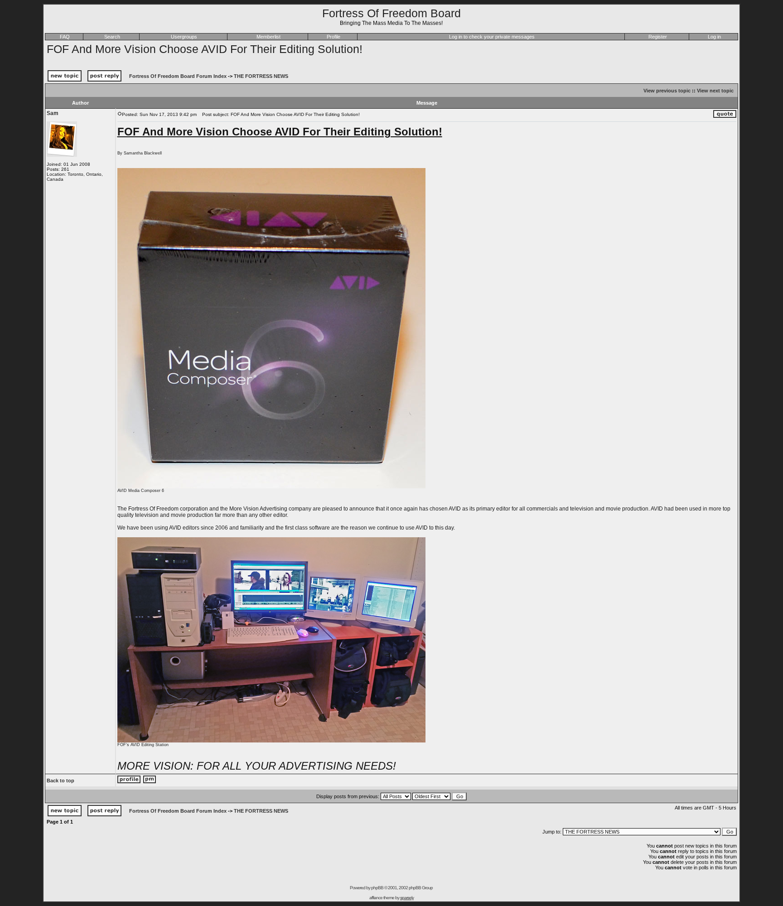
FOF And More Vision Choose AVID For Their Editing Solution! (204, 49)
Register (657, 36)
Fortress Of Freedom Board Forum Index (178, 76)
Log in (714, 36)
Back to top (60, 780)
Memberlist (268, 36)
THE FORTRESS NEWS (261, 76)
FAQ (65, 36)
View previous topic (667, 90)
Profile (333, 36)
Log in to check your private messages (492, 36)
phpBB (377, 887)
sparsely (407, 897)
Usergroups (184, 36)
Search (112, 36)
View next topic (715, 90)
